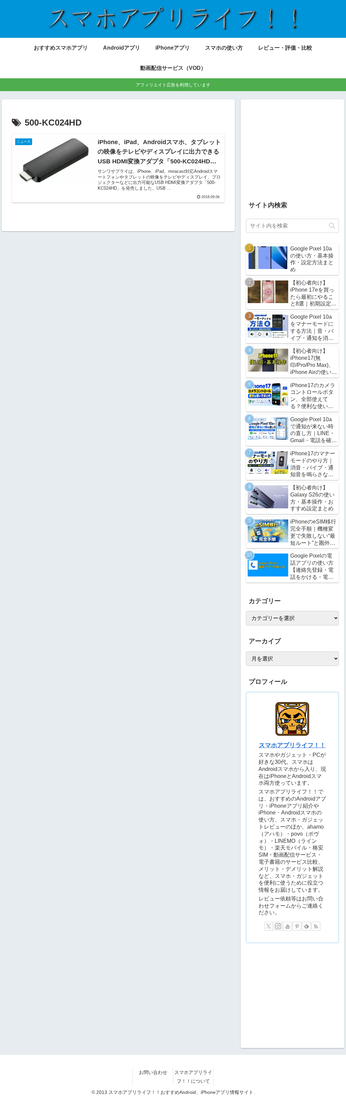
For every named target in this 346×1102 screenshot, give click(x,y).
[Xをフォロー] (268, 926)
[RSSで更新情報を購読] (316, 926)
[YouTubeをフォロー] (287, 926)
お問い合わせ (153, 1072)
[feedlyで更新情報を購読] (306, 926)
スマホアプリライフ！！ (292, 745)
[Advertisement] (292, 147)
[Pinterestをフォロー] (297, 926)
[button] (332, 226)
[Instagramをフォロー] (278, 926)
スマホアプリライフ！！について (193, 1076)
